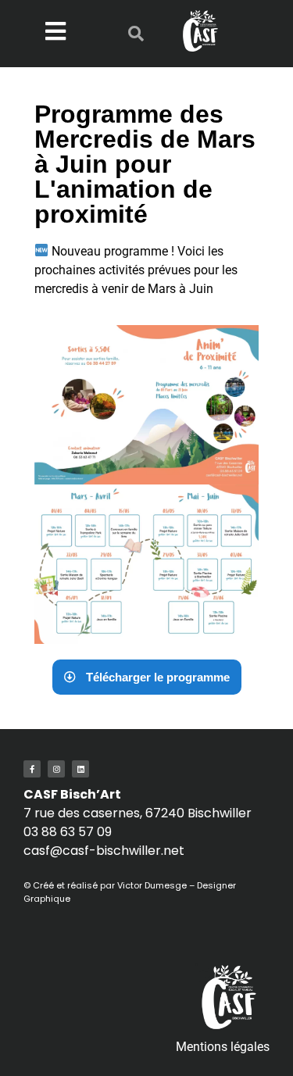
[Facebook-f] (32, 769)
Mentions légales (223, 1046)
